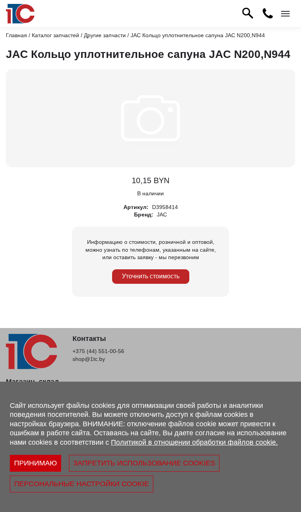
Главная (16, 35)
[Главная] (20, 13)
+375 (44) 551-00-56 (98, 351)
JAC (162, 214)
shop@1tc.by (89, 359)
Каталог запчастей (55, 35)
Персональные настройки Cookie (81, 484)
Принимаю (35, 463)
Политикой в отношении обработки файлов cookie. (194, 442)
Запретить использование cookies (144, 463)
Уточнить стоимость (151, 276)
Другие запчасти (105, 35)
